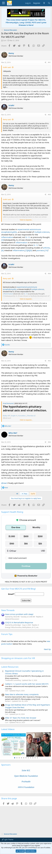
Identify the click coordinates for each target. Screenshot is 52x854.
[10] (46, 250)
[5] (2, 240)
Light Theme (8, 839)
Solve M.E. (26, 770)
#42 (49, 115)
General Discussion (12, 619)
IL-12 (27, 237)
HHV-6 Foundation (26, 787)
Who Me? (13, 433)
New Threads (8, 610)
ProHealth (26, 781)
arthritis (46, 247)
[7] (26, 250)
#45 (49, 361)
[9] (31, 250)
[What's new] (44, 3)
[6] (2, 250)
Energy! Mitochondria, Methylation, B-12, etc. (22, 627)
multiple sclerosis (41, 232)
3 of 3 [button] (33, 494)
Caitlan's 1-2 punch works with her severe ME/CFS (26, 684)
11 (37, 757)
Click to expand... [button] (26, 220)
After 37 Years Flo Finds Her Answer (20, 718)
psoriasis (40, 250)
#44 (49, 273)
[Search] (49, 3)
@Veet (4, 483)
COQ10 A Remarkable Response (19, 622)
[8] (28, 250)
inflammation (7, 237)
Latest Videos (8, 729)
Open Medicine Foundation (26, 776)
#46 (49, 442)
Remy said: (7, 119)
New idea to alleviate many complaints (22, 694)
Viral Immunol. (8, 403)
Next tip (47, 649)
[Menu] (3, 3)
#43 (49, 194)
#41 (49, 62)
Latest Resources (9, 666)
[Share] (45, 62)
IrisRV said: (7, 67)
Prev (25, 494)
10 (35, 757)
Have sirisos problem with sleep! (19, 614)
